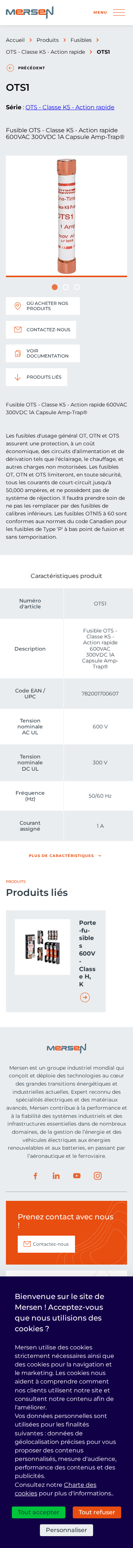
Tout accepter (38, 1512)
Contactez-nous (48, 329)
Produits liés (44, 377)
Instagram (97, 1176)
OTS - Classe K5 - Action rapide (45, 52)
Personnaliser (66, 1530)
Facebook (35, 1176)
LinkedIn (56, 1176)
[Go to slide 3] (77, 287)
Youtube (76, 1176)
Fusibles (81, 40)
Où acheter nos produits (47, 305)
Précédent (31, 68)
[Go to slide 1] (55, 287)
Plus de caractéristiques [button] (61, 855)
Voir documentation (48, 353)
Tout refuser (97, 1512)
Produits (48, 40)
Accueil (15, 40)
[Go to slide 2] (66, 287)
